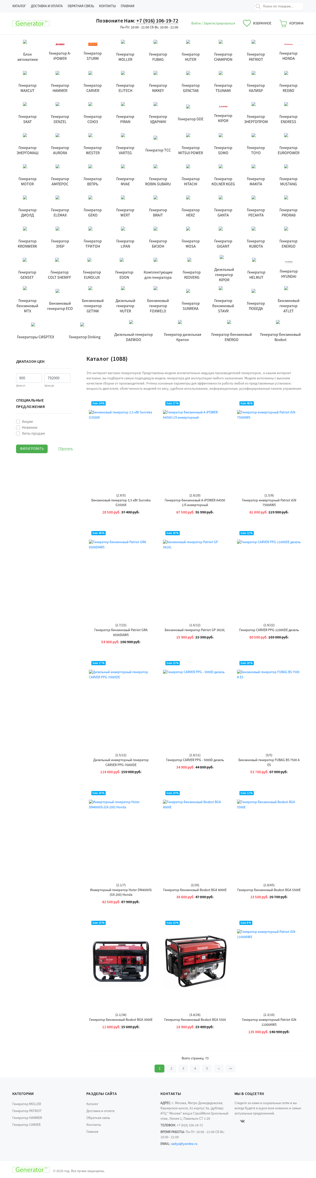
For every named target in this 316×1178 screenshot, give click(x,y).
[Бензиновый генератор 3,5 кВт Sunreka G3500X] (121, 442)
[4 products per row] (301, 359)
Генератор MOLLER (26, 1104)
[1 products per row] (282, 359)
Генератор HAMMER (27, 1117)
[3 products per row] (295, 359)
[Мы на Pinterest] (256, 1120)
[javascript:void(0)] (30, 23)
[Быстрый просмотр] (145, 407)
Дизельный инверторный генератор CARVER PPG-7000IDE (121, 763)
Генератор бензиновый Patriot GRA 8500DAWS (121, 633)
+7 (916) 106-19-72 (157, 21)
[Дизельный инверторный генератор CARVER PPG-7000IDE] (121, 702)
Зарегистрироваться (219, 23)
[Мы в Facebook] (235, 1120)
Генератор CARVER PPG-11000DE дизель (269, 630)
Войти (196, 23)
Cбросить (65, 449)
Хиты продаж (33, 433)
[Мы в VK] (242, 1120)
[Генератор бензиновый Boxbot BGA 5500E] (269, 832)
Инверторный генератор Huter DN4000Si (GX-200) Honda (121, 893)
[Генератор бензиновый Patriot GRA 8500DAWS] (121, 572)
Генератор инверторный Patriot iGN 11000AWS (269, 1022)
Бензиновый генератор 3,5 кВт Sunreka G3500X (121, 503)
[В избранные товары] (145, 421)
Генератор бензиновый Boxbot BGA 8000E (195, 890)
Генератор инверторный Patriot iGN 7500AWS (269, 503)
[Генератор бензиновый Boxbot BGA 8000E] (195, 832)
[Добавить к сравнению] (145, 434)
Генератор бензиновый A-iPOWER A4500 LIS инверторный (195, 503)
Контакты (107, 6)
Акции (27, 421)
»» (230, 1068)
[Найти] (258, 6)
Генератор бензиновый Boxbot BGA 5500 (195, 1020)
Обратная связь (81, 6)
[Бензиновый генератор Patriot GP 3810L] (195, 572)
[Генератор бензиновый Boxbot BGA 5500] (195, 961)
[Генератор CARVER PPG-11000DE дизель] (269, 572)
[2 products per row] (288, 359)
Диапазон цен (30, 361)
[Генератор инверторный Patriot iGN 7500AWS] (269, 442)
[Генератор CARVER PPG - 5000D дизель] (195, 702)
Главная (127, 6)
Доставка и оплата (47, 6)
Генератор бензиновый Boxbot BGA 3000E (121, 1020)
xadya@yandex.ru (184, 1143)
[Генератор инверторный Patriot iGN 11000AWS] (269, 961)
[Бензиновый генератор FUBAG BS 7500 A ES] (269, 702)
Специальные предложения (30, 403)
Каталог (19, 6)
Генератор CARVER (26, 1124)
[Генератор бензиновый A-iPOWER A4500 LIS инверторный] (195, 442)
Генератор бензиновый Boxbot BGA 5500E (269, 890)
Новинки (29, 427)
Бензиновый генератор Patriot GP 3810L (195, 630)
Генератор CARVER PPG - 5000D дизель (195, 760)
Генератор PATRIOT (27, 1111)
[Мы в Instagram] (249, 1120)
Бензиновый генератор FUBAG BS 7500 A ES (269, 763)
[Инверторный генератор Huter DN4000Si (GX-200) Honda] (121, 832)
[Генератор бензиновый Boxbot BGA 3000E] (121, 961)
